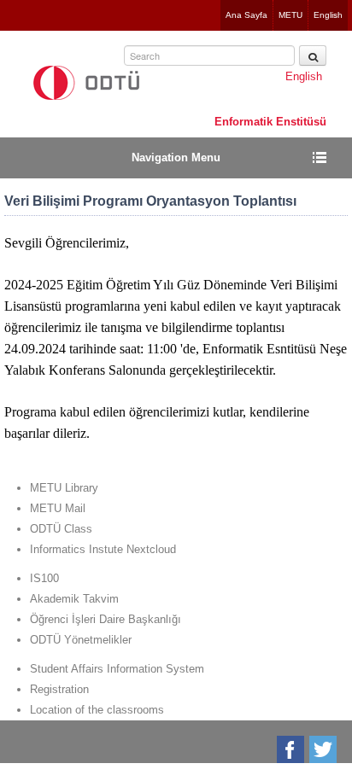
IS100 (44, 578)
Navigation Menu (176, 157)
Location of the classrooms (97, 709)
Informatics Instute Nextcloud (103, 549)
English (328, 15)
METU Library (64, 487)
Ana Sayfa (246, 15)
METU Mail (57, 508)
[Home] (86, 83)
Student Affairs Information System (117, 668)
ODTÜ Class (61, 528)
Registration (59, 689)
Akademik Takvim (74, 598)
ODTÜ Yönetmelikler (81, 639)
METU (290, 15)
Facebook (292, 749)
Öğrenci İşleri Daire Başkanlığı (105, 619)
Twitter (324, 749)
